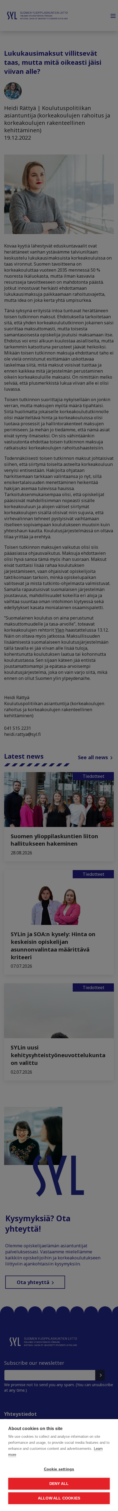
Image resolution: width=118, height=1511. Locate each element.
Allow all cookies (59, 1498)
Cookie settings (59, 1469)
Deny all (59, 1484)
